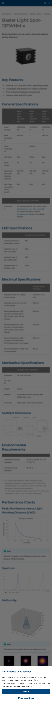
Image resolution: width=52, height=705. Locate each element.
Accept (26, 691)
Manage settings (26, 698)
